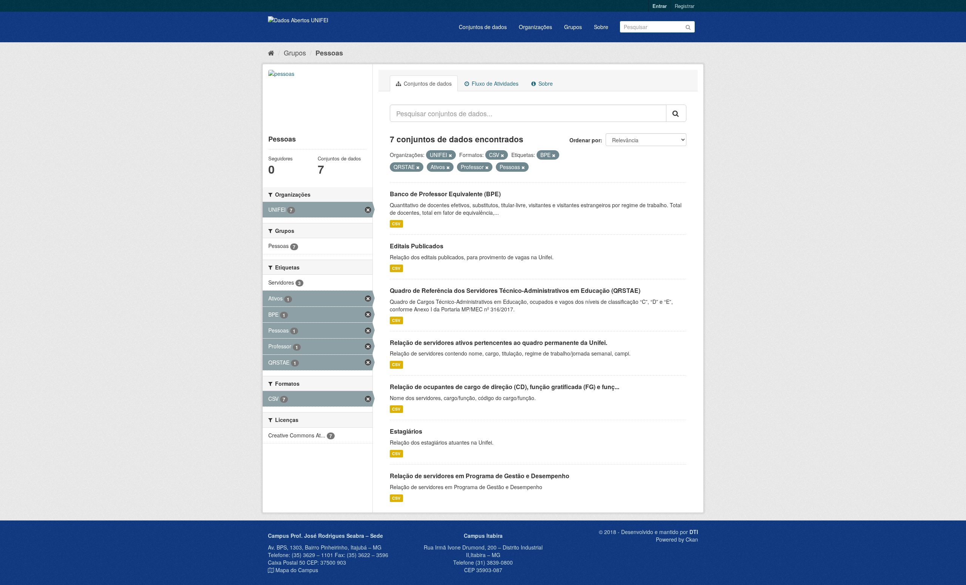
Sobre (601, 27)
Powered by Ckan (677, 539)
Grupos (573, 27)
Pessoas (329, 53)
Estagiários (406, 431)
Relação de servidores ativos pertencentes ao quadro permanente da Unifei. (498, 342)
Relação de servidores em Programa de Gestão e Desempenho (479, 475)
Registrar (684, 5)
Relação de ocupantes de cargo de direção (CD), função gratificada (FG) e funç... (504, 386)
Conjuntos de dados (483, 27)
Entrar (659, 5)
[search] (676, 113)
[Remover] (450, 155)
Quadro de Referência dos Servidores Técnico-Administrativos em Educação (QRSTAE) (515, 290)
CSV (396, 223)
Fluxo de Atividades (494, 83)
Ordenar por (584, 140)
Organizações (535, 27)
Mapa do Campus (296, 570)
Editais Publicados (416, 246)
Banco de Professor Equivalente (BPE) (445, 193)
